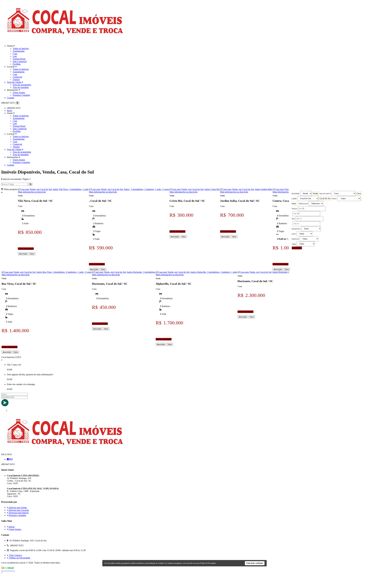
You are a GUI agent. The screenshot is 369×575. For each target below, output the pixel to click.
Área (293, 219)
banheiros (295, 239)
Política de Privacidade (19, 558)
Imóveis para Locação (18, 510)
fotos (32, 254)
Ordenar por (303, 204)
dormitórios (296, 229)
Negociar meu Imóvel (18, 512)
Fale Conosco (15, 555)
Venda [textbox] (315, 193)
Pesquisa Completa (21, 95)
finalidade (296, 194)
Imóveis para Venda (17, 507)
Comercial (17, 77)
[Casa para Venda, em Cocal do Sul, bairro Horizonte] (263, 272)
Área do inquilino (21, 87)
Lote (15, 56)
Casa (15, 53)
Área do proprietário (22, 85)
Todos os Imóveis (21, 48)
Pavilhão (17, 64)
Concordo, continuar (254, 563)
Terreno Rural (19, 59)
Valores (294, 209)
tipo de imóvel (325, 194)
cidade (294, 199)
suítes (294, 234)
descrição (23, 254)
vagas (294, 244)
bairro (334, 199)
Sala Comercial (20, 61)
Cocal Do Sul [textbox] (325, 198)
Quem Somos (19, 92)
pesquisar (297, 248)
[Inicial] (65, 41)
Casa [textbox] (359, 193)
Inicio (9, 110)
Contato (10, 97)
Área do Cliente (14, 82)
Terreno (16, 79)
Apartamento (19, 51)
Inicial (11, 526)
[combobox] (315, 193)
